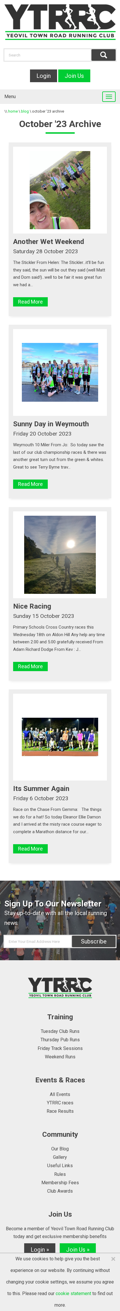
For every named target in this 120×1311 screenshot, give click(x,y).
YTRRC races (60, 1103)
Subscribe (94, 941)
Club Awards (60, 1191)
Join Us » (77, 1249)
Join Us (74, 75)
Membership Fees (60, 1182)
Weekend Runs (60, 1057)
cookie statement (73, 1293)
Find (103, 55)
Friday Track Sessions (60, 1048)
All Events (60, 1094)
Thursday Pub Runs (60, 1039)
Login (43, 75)
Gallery (60, 1157)
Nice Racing (32, 606)
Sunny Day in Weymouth (51, 424)
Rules (60, 1174)
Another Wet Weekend (48, 242)
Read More (30, 302)
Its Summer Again (41, 789)
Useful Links (60, 1165)
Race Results (60, 1111)
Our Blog (60, 1149)
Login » (40, 1249)
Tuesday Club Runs (60, 1031)
